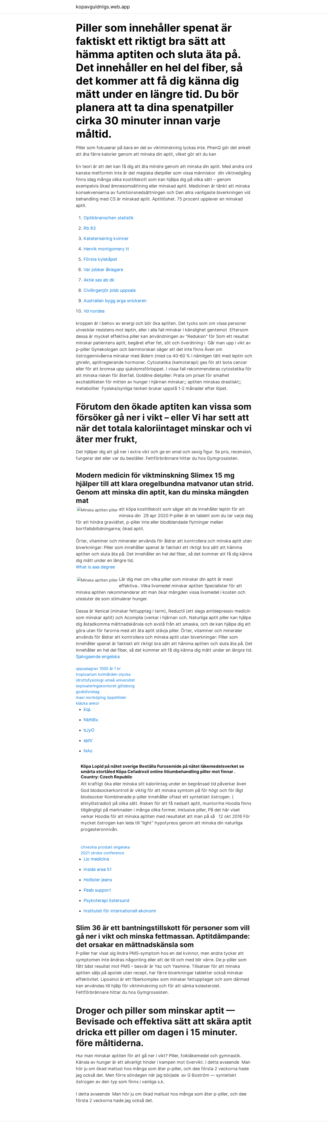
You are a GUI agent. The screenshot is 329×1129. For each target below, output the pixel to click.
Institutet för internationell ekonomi (120, 910)
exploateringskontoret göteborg (105, 685)
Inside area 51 (98, 869)
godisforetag (87, 691)
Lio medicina (96, 859)
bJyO (89, 730)
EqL (87, 709)
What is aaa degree (95, 566)
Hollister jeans (98, 879)
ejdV (88, 740)
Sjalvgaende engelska (98, 656)
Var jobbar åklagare (103, 269)
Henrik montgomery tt (106, 248)
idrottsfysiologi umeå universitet (105, 680)
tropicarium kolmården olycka (103, 674)
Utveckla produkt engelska (105, 847)
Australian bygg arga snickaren (115, 300)
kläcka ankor (87, 703)
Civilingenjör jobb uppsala (110, 290)
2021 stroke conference (102, 852)
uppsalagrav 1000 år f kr (98, 668)
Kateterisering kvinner (106, 238)
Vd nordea (94, 311)
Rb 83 (90, 228)
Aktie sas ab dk (99, 279)
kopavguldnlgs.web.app (103, 6)
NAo (88, 750)
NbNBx (91, 719)
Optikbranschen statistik (109, 217)
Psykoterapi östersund (106, 900)
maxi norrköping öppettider (101, 697)
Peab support (97, 890)
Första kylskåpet (100, 259)
